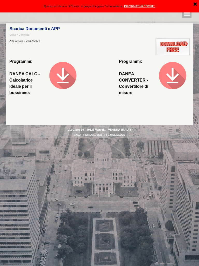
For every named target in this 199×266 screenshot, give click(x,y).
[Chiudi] (195, 4)
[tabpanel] (136, 77)
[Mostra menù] (186, 13)
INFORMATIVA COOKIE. (139, 6)
